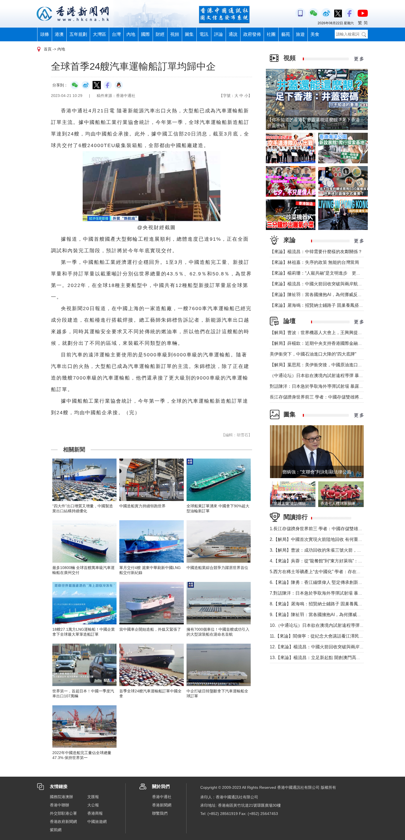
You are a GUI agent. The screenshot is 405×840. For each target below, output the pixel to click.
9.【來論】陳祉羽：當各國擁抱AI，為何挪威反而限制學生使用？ (333, 614)
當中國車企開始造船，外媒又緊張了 (150, 629)
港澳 (59, 34)
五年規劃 (78, 34)
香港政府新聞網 (63, 821)
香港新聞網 (161, 805)
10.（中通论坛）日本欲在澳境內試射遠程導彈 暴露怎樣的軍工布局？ (337, 625)
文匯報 (93, 797)
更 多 (359, 58)
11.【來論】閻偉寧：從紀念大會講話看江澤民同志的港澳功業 (330, 636)
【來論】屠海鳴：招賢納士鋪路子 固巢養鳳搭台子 (319, 305)
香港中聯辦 (59, 805)
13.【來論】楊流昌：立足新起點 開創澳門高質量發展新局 (326, 657)
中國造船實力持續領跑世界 (142, 506)
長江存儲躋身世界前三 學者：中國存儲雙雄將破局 (319, 397)
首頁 (48, 49)
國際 (145, 34)
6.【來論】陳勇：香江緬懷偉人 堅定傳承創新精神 (318, 582)
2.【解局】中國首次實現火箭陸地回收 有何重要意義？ (323, 539)
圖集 (189, 34)
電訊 (203, 34)
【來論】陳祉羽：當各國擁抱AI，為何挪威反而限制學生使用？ (331, 294)
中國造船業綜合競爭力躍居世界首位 (217, 567)
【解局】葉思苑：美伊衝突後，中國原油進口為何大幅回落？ (329, 364)
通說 (233, 34)
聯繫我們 (160, 813)
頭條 (44, 34)
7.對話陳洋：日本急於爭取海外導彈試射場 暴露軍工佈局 (325, 593)
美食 (314, 34)
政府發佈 (252, 34)
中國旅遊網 (97, 821)
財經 (160, 34)
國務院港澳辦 (61, 797)
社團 (271, 34)
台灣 (116, 34)
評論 (218, 34)
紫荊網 (55, 830)
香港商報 (95, 813)
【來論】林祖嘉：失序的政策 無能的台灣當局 (314, 262)
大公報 (93, 805)
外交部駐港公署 (63, 813)
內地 (130, 34)
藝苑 (285, 34)
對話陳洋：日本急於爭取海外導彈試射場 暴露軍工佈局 (323, 386)
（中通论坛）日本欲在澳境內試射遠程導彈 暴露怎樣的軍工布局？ (334, 375)
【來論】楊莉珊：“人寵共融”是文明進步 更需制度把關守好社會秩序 (337, 273)
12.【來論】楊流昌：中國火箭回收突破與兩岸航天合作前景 (328, 646)
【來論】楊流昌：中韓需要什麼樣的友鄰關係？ (316, 251)
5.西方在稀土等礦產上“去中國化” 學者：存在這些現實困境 (326, 571)
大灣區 (99, 34)
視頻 (174, 34)
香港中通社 (161, 797)
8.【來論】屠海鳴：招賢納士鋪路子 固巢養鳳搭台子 (320, 603)
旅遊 (300, 34)
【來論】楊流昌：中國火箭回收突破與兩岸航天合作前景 (325, 283)
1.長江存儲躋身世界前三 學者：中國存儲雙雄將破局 (320, 528)
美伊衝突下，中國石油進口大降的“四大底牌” (313, 354)
